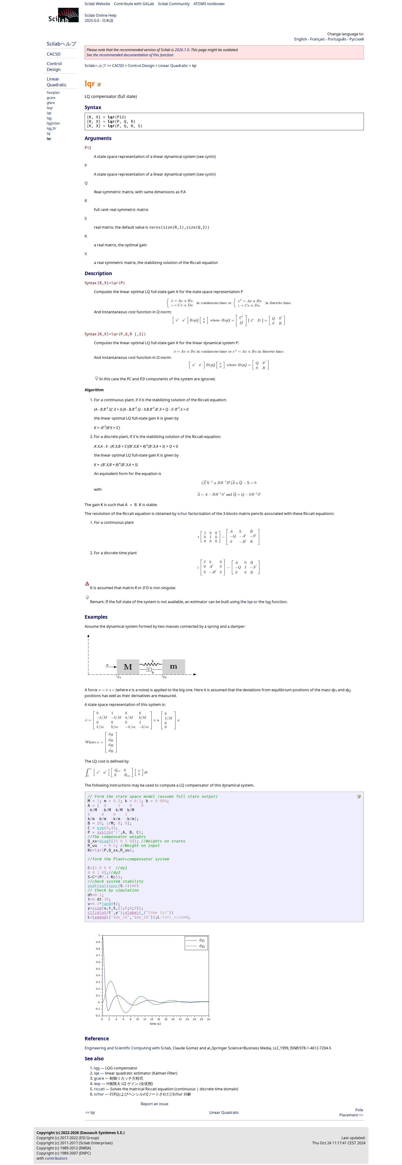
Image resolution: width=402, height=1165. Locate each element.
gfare (51, 102)
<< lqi (90, 1112)
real (101, 886)
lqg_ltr (51, 128)
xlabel (132, 912)
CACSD (53, 54)
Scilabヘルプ (62, 43)
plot (101, 912)
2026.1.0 (182, 49)
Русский (356, 39)
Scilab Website (97, 3)
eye (100, 828)
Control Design (54, 66)
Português (337, 39)
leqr (50, 108)
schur (182, 513)
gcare (51, 97)
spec (113, 886)
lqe (49, 113)
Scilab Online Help (101, 15)
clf (91, 912)
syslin (209, 156)
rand (106, 903)
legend (99, 917)
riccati (99, 1089)
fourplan (53, 92)
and (91, 886)
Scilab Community (174, 3)
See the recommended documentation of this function (130, 54)
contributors (56, 1158)
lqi (48, 133)
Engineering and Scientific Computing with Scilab (128, 1048)
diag (104, 841)
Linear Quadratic (57, 81)
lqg (49, 118)
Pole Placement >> (351, 1112)
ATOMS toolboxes (209, 3)
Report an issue (154, 1103)
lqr (49, 138)
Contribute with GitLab (134, 3)
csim (97, 908)
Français (317, 39)
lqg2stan (53, 123)
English (300, 39)
